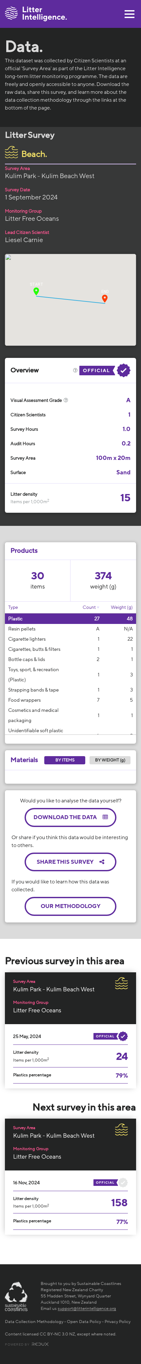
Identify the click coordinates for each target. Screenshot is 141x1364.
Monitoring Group (23, 211)
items (37, 586)
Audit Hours (22, 443)
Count (89, 607)
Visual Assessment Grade (36, 400)
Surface (18, 472)
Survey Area (17, 168)
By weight (110, 760)
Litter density (23, 494)
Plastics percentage (32, 1075)
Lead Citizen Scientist (27, 232)
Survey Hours (24, 429)
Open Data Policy (84, 1322)
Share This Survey (65, 862)
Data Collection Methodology (34, 1322)
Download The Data (65, 817)
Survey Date (17, 190)
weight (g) (103, 586)
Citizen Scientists (28, 415)
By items (64, 760)
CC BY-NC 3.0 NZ (57, 1334)
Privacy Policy (118, 1322)
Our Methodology (70, 906)
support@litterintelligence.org (87, 1309)
